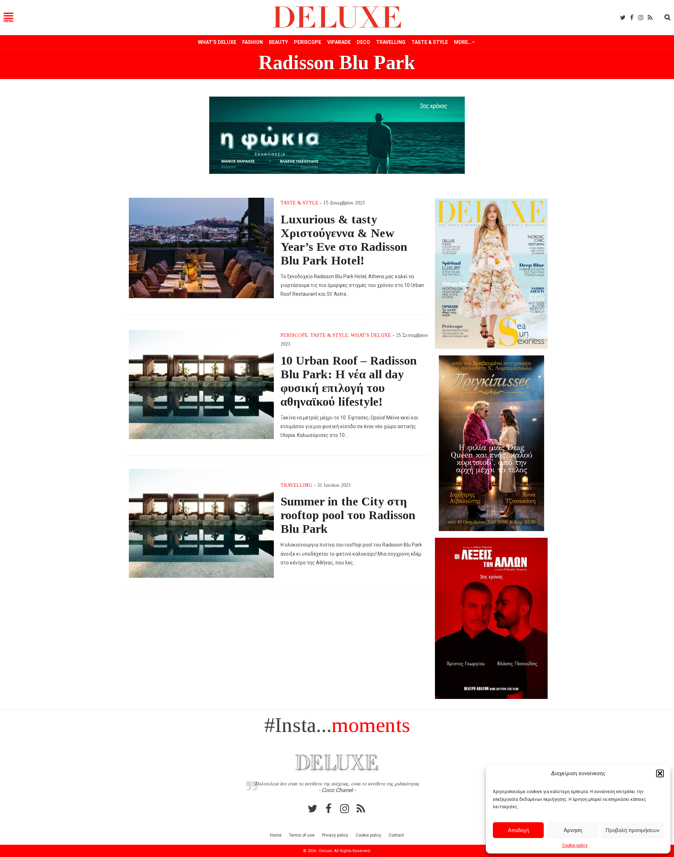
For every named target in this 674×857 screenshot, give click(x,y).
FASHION (252, 42)
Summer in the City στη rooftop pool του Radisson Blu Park (348, 515)
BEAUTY (278, 42)
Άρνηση (573, 830)
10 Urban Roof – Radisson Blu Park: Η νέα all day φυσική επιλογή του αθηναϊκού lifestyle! (348, 381)
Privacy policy (335, 835)
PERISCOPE (307, 42)
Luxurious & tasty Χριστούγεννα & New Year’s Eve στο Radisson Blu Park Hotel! (344, 239)
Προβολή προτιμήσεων (633, 830)
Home (276, 835)
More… (462, 42)
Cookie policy (575, 845)
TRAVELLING (390, 42)
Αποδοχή (518, 830)
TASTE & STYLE (429, 42)
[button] (659, 773)
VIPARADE (339, 42)
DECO (363, 42)
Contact (396, 835)
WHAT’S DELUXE (217, 42)
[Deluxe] (337, 27)
